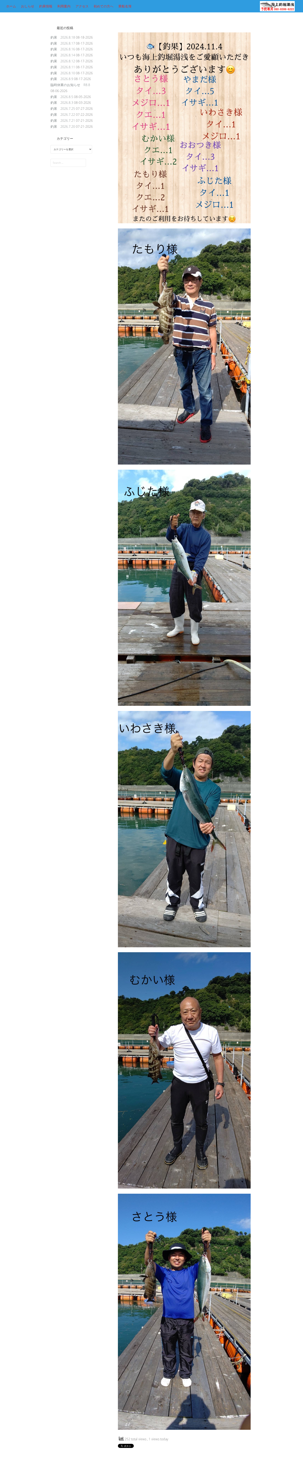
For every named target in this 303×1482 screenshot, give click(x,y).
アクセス (82, 6)
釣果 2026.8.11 (62, 67)
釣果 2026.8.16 (62, 49)
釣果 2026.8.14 (62, 55)
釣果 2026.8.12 (62, 61)
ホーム (11, 6)
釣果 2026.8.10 (62, 73)
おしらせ (27, 6)
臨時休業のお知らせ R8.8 (70, 85)
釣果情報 (45, 6)
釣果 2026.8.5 (61, 97)
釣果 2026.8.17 (62, 43)
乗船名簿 (125, 6)
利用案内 (63, 6)
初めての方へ (103, 6)
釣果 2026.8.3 (61, 102)
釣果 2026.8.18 (62, 37)
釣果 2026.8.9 (61, 79)
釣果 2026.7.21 (62, 120)
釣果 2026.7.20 (62, 126)
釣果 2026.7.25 (62, 108)
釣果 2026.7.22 (62, 114)
